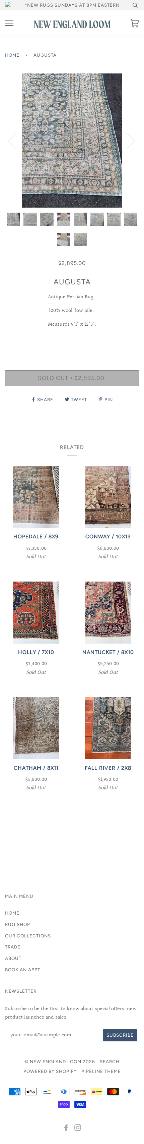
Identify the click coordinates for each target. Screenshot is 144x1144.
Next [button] (127, 140)
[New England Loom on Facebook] (66, 1128)
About (13, 958)
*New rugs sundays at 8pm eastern (72, 5)
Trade (12, 946)
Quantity (72, 341)
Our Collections (28, 935)
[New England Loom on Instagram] (77, 1128)
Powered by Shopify (50, 1071)
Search (110, 1061)
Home (12, 55)
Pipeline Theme (101, 1071)
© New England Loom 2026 (59, 1061)
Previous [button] (16, 140)
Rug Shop (17, 924)
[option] (72, 140)
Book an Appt (22, 969)
